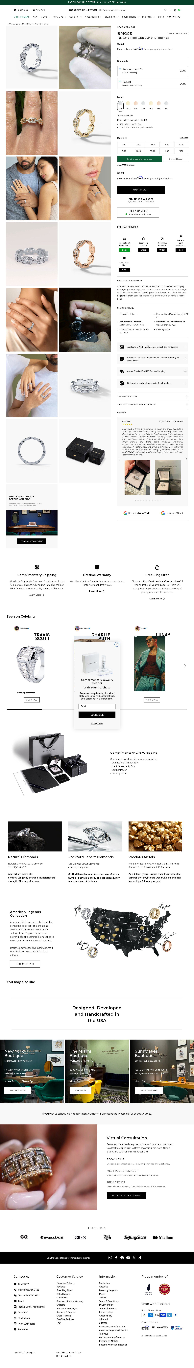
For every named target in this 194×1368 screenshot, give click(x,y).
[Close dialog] (117, 644)
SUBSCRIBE (97, 714)
